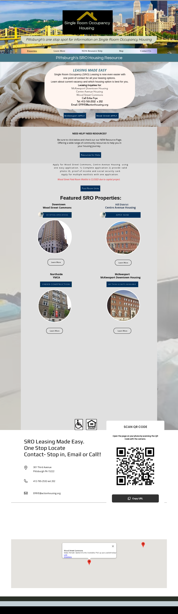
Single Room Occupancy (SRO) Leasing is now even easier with (89, 74)
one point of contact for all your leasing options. (89, 78)
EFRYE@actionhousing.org (93, 104)
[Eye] (40, 214)
